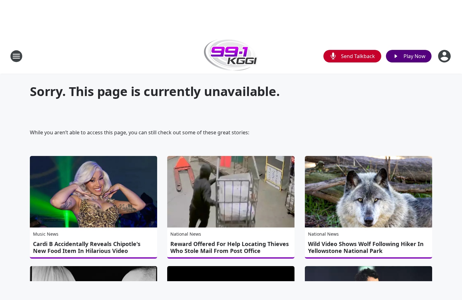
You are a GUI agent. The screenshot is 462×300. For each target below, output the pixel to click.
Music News (45, 234)
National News (185, 234)
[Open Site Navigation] (16, 56)
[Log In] (445, 56)
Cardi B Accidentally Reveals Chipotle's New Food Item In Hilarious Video (86, 247)
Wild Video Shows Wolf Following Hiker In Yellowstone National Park (366, 247)
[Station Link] (231, 56)
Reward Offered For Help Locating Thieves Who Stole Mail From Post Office (229, 247)
